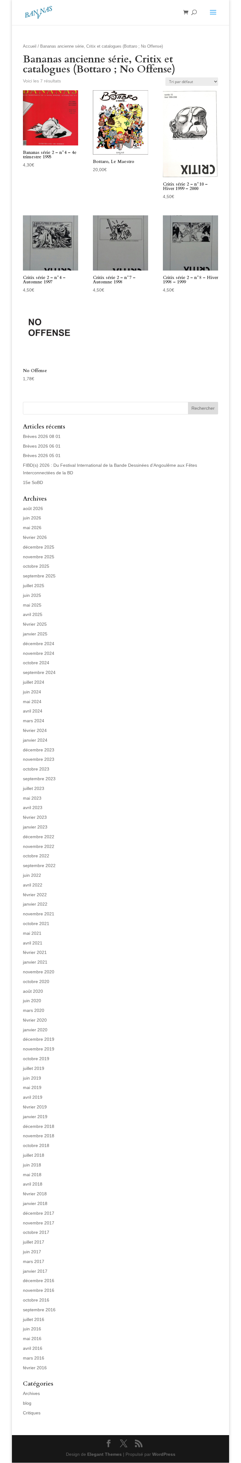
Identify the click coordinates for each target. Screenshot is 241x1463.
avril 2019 (32, 1097)
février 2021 (35, 952)
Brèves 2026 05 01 (42, 455)
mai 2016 (32, 1338)
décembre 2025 (38, 547)
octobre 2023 (36, 768)
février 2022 (35, 894)
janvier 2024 (35, 740)
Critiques (31, 1412)
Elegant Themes (104, 1454)
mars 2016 (33, 1357)
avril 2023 (32, 807)
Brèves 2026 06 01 (42, 446)
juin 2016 (32, 1328)
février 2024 (35, 730)
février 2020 (35, 1020)
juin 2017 (32, 1251)
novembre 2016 (38, 1290)
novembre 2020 (38, 971)
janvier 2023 (35, 826)
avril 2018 (32, 1184)
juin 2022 (32, 875)
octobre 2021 (36, 923)
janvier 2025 (35, 633)
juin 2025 (32, 595)
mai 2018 (32, 1174)
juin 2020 (32, 1000)
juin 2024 (32, 691)
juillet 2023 (33, 788)
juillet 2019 (33, 1068)
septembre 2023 (39, 778)
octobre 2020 (36, 981)
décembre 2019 (38, 1039)
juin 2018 (32, 1164)
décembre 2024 (38, 643)
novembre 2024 (38, 653)
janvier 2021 (35, 962)
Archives (31, 1393)
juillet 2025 (33, 585)
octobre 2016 (36, 1299)
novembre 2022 (38, 846)
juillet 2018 (33, 1155)
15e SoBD (33, 482)
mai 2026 (32, 527)
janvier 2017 (35, 1271)
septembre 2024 (39, 672)
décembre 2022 (38, 836)
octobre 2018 (36, 1145)
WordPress (163, 1454)
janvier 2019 (35, 1116)
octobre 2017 (36, 1232)
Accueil (29, 46)
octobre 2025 (36, 566)
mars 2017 (33, 1261)
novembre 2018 (38, 1135)
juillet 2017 (33, 1242)
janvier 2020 (35, 1029)
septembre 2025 (39, 575)
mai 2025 (32, 605)
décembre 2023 (38, 749)
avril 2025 (32, 614)
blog (27, 1403)
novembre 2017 (38, 1222)
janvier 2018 (35, 1203)
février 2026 (35, 537)
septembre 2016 (39, 1309)
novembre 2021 (38, 913)
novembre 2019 (38, 1048)
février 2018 (35, 1193)
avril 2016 (32, 1348)
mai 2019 (32, 1087)
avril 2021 (32, 942)
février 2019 (35, 1106)
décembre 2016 (38, 1280)
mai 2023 (32, 798)
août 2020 (33, 991)
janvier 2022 (35, 904)
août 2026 (33, 508)
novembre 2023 (38, 759)
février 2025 (35, 624)
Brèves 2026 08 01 (42, 436)
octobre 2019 (36, 1058)
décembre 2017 (38, 1213)
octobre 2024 (36, 662)
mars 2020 (33, 1010)
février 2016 (35, 1367)
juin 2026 (32, 517)
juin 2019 (32, 1078)
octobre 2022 (36, 855)
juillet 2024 (33, 682)
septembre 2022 (39, 865)
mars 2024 (33, 720)
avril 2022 (32, 884)
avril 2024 (32, 710)
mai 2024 (32, 701)
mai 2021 (32, 933)
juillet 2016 (33, 1319)
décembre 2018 (38, 1126)
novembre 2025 (38, 556)
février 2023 (35, 817)
